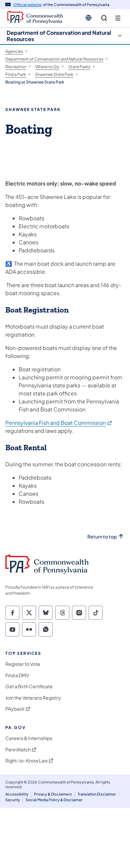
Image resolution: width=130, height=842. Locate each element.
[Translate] (88, 17)
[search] (104, 18)
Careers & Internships (28, 738)
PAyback (15, 709)
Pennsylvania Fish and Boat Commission (59, 422)
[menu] (118, 18)
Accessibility (16, 794)
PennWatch (18, 749)
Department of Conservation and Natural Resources (59, 35)
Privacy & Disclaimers (53, 794)
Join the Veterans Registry (33, 698)
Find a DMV (17, 675)
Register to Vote (22, 664)
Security (12, 800)
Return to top (102, 536)
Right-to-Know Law (26, 760)
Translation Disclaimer (97, 794)
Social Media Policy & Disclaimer (54, 800)
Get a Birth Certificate (29, 686)
